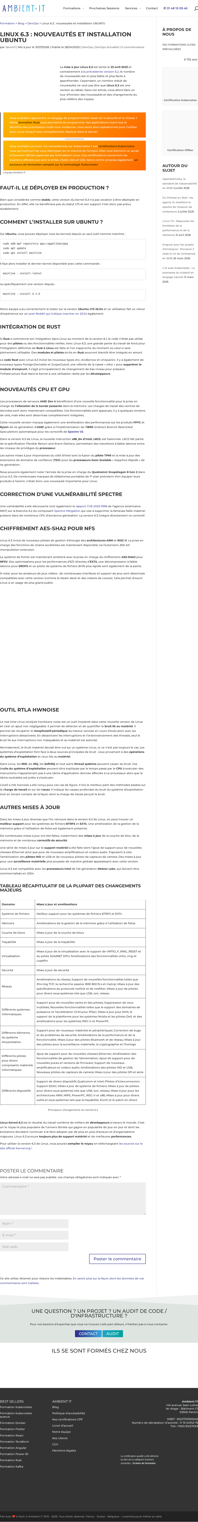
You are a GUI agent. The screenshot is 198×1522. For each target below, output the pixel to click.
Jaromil (10, 47)
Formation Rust (11, 1460)
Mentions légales (64, 1450)
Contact (88, 1333)
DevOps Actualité (107, 47)
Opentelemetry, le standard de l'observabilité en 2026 (179, 183)
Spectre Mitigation (67, 511)
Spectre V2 (75, 431)
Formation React (11, 1435)
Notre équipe (61, 1432)
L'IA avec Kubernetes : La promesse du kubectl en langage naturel (178, 272)
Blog (55, 1407)
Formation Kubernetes (16, 1407)
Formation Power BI (14, 1454)
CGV (55, 1444)
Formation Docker (13, 1423)
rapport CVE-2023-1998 (91, 506)
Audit (112, 1333)
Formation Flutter (12, 1429)
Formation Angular (13, 1448)
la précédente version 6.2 (101, 71)
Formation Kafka (11, 1466)
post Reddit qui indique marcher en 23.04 (58, 313)
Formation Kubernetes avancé (16, 1415)
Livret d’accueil (62, 1425)
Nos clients (59, 1438)
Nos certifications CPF (67, 1419)
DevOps (87, 47)
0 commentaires (132, 47)
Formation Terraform (14, 1441)
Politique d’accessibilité (68, 1413)
